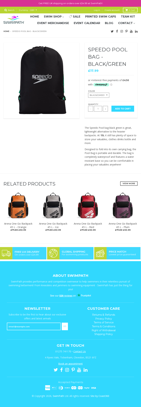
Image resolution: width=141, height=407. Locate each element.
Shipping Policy (103, 334)
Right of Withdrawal (104, 330)
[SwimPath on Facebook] (117, 30)
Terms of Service (104, 322)
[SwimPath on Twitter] (112, 30)
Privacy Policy (103, 318)
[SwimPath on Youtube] (131, 30)
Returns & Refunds (103, 314)
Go (64, 326)
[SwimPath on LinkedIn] (136, 30)
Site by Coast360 (99, 396)
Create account (112, 10)
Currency (23, 10)
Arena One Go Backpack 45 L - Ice (53, 225)
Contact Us (79, 351)
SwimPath (58, 396)
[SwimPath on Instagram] (121, 30)
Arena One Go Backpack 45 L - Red (88, 225)
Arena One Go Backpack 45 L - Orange (18, 225)
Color (91, 91)
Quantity (93, 104)
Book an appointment (70, 363)
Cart (132, 10)
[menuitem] (34, 16)
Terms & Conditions (103, 326)
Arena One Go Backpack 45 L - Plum (123, 225)
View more (129, 183)
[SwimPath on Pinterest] (126, 30)
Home (6, 31)
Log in (97, 10)
